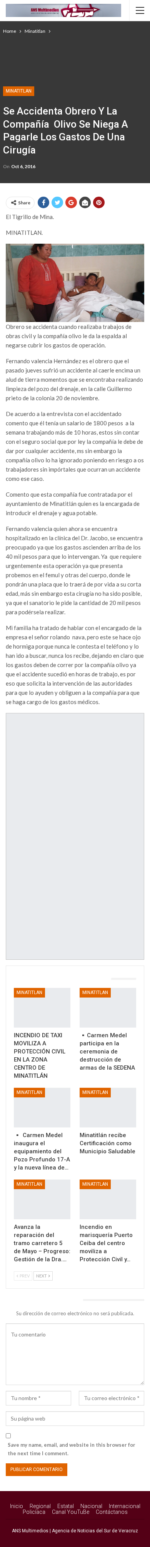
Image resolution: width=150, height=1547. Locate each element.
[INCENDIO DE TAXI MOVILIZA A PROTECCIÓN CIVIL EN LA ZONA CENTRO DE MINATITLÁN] (42, 1008)
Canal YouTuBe (70, 1512)
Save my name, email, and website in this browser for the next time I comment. (71, 1449)
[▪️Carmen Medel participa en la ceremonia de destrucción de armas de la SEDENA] (108, 1008)
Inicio (16, 1506)
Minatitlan (19, 91)
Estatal (65, 1506)
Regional (40, 1506)
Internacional (124, 1506)
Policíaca (34, 1512)
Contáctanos (112, 1512)
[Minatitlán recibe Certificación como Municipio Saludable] (108, 1107)
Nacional (91, 1506)
